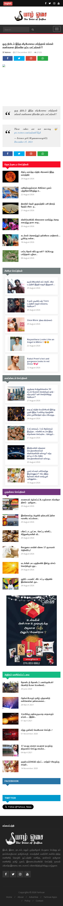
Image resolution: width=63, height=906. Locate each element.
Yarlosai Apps (50, 897)
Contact (39, 900)
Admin (7, 52)
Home (9, 897)
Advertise (33, 897)
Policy (27, 900)
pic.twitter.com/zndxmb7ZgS (27, 132)
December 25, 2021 (23, 141)
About (21, 897)
